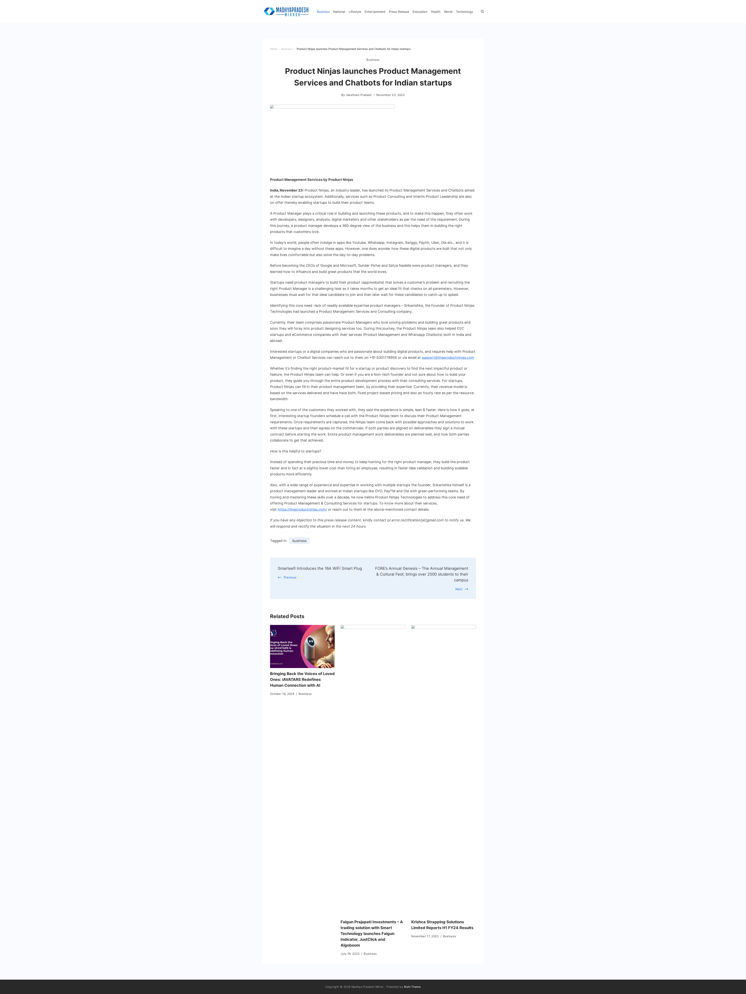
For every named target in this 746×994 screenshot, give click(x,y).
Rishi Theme (412, 986)
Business (323, 12)
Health (435, 12)
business (299, 541)
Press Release (399, 12)
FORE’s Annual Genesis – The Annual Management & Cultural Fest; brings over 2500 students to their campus (421, 574)
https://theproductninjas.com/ (302, 509)
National (339, 12)
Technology (464, 12)
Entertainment (375, 12)
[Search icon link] (481, 12)
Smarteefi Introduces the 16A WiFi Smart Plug (320, 568)
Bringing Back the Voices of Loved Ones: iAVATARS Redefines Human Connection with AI (302, 679)
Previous (290, 577)
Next (458, 589)
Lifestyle (355, 12)
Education (420, 12)
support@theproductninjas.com (448, 357)
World (448, 12)
